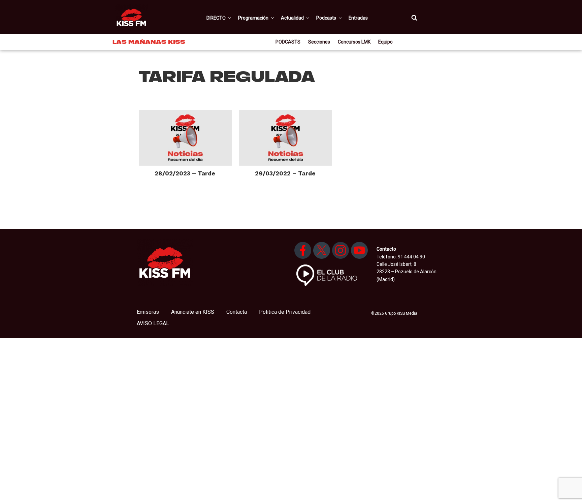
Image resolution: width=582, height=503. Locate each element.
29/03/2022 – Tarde (285, 173)
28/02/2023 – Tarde (185, 173)
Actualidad (292, 18)
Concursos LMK (354, 42)
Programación (253, 18)
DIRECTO (216, 18)
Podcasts (326, 18)
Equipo (385, 42)
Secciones (319, 42)
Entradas (358, 18)
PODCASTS (288, 42)
